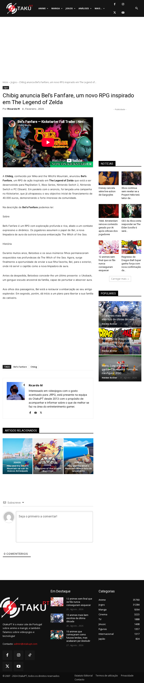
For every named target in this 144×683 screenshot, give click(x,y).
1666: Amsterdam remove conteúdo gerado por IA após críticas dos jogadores (108, 227)
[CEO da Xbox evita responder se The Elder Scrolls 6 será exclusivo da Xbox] (132, 211)
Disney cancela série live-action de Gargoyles (107, 191)
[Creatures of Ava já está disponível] (48, 456)
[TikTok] (29, 655)
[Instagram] (123, 4)
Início (5, 82)
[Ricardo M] (16, 398)
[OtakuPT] (19, 8)
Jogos (14, 82)
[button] (136, 8)
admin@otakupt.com (25, 643)
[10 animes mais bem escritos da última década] (57, 618)
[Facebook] (114, 4)
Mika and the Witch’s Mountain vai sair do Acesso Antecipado (17, 468)
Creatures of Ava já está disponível (48, 469)
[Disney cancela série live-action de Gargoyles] (109, 178)
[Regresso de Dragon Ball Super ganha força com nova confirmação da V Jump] (132, 247)
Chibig (34, 366)
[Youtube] (123, 12)
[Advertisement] (72, 49)
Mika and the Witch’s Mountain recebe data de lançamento (78, 468)
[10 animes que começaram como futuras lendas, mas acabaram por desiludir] (57, 634)
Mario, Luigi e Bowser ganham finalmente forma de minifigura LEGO (120, 369)
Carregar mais (118, 278)
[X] (114, 12)
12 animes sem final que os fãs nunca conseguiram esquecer (79, 601)
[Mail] (35, 412)
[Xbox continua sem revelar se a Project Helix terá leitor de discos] (132, 178)
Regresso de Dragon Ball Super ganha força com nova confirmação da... (131, 263)
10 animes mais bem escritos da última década (77, 618)
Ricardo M (13, 109)
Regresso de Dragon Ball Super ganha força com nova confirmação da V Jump (120, 342)
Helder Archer (109, 323)
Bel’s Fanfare (20, 366)
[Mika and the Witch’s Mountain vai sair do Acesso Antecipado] (17, 456)
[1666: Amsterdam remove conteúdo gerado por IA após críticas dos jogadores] (109, 211)
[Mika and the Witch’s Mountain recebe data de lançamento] (78, 456)
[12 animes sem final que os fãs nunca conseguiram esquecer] (109, 247)
